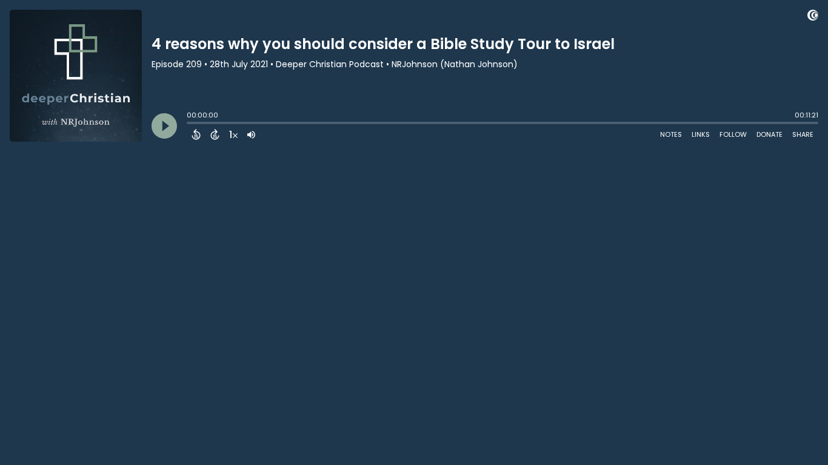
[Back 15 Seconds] (196, 134)
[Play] (164, 126)
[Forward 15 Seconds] (214, 134)
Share (802, 134)
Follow (733, 134)
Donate (769, 134)
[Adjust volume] (251, 134)
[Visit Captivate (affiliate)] (812, 17)
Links (701, 134)
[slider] (189, 124)
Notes (671, 134)
